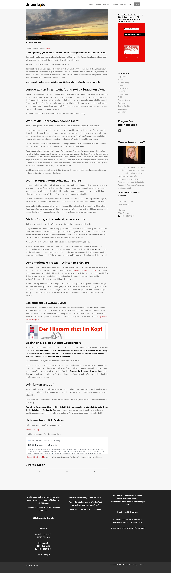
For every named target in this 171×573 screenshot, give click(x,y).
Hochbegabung (123, 82)
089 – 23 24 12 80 (128, 216)
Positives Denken (124, 100)
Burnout (121, 79)
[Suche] (143, 4)
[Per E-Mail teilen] (94, 472)
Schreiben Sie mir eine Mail (35, 457)
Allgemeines (122, 76)
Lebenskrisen (123, 88)
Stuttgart (132, 170)
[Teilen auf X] (39, 472)
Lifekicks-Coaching (32, 429)
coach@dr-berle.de (46, 518)
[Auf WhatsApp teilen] (67, 472)
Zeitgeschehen (123, 109)
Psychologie (122, 103)
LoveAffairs (122, 91)
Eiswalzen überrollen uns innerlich (84, 270)
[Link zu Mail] (140, 564)
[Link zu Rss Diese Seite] (143, 564)
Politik (120, 97)
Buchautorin (139, 182)
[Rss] (119, 131)
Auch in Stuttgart (43, 555)
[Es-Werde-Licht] (67, 24)
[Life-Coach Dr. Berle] (35, 4)
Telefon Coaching (124, 106)
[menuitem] (90, 4)
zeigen (47, 48)
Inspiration (122, 85)
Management (123, 94)
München (121, 170)
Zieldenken (122, 112)
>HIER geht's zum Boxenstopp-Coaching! (85, 509)
